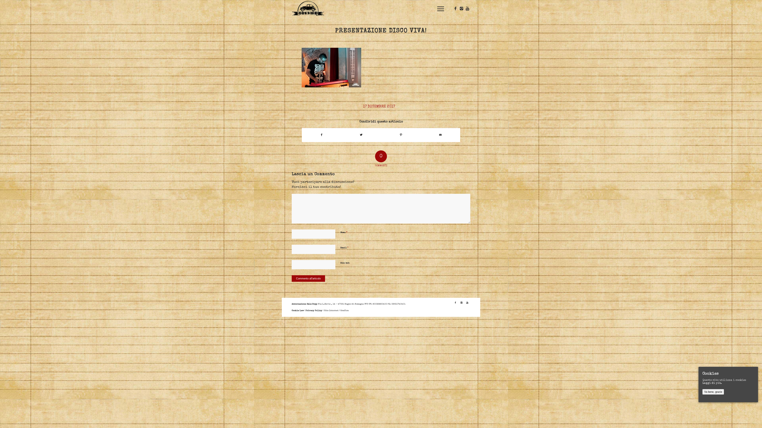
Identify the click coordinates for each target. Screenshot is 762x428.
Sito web (344, 263)
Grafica (344, 311)
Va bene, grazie (713, 391)
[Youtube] (467, 8)
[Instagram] (461, 8)
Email (344, 247)
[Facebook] (455, 8)
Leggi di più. (712, 383)
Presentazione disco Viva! (381, 31)
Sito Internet (331, 311)
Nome (343, 232)
